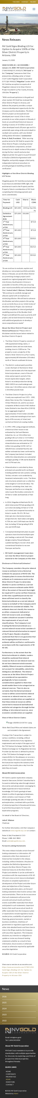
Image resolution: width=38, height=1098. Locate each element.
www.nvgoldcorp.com (18, 831)
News (8, 1079)
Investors (10, 1082)
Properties (11, 1077)
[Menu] (34, 9)
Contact (10, 1085)
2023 (4, 1014)
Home (8, 1071)
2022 (4, 1020)
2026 (4, 996)
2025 (4, 1002)
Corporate (11, 1074)
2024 (4, 1008)
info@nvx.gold (15, 1037)
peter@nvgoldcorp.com (16, 841)
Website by (11, 1093)
